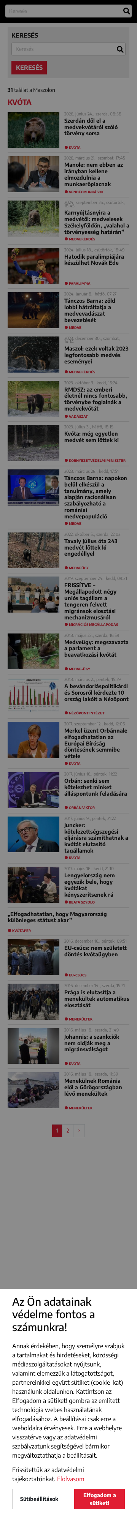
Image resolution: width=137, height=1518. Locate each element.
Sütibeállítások (39, 1499)
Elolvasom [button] (70, 1479)
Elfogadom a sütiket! (99, 1499)
